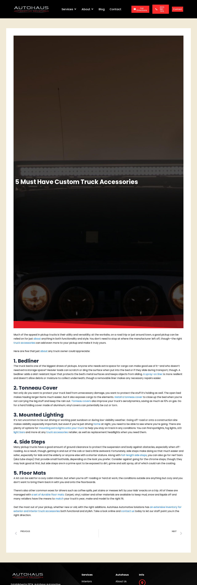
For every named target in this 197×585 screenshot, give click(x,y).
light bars (19, 432)
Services (87, 575)
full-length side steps (134, 455)
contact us (127, 511)
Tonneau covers (81, 401)
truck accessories (24, 343)
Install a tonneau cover (128, 397)
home (97, 424)
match (59, 498)
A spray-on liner (153, 374)
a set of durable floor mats (48, 494)
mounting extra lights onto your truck (61, 428)
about (37, 338)
